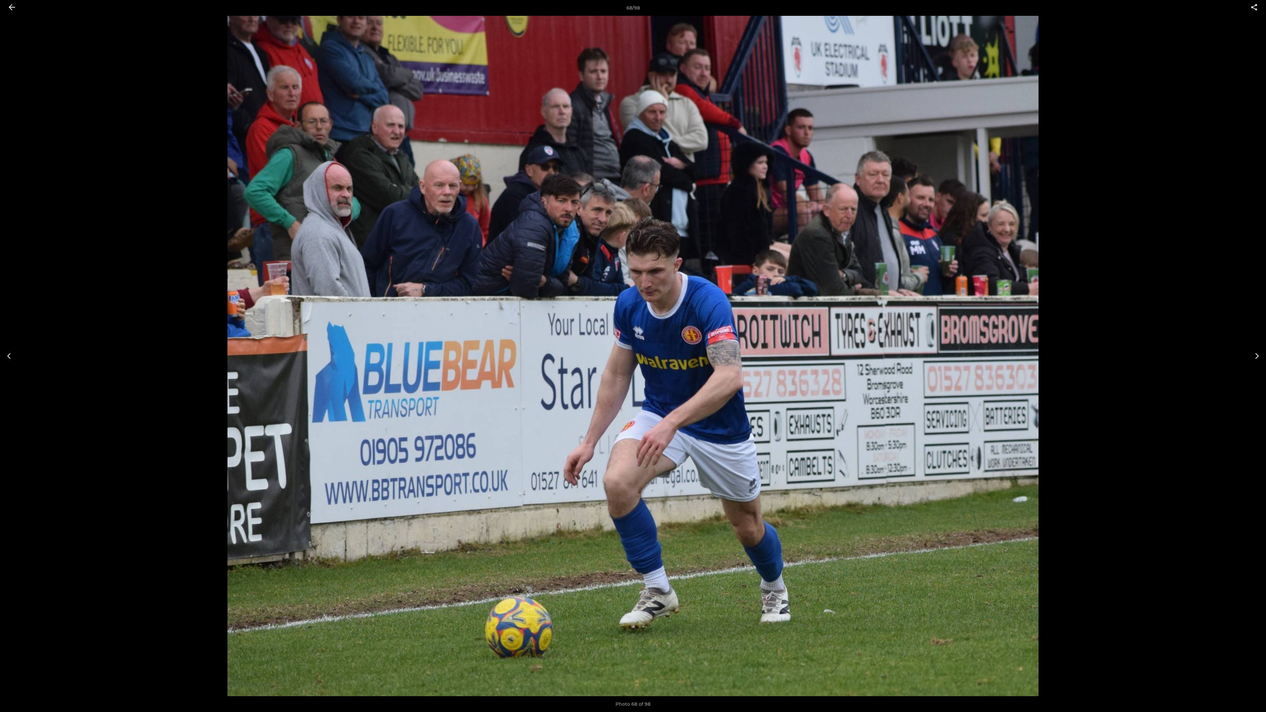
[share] (1254, 8)
